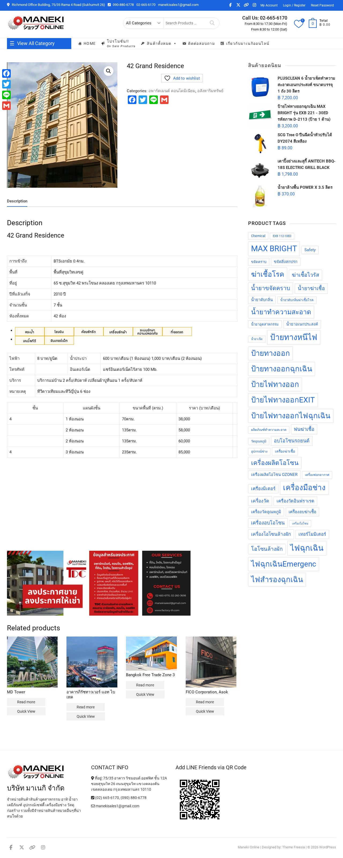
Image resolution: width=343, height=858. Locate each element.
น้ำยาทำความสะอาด (281, 312)
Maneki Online (248, 847)
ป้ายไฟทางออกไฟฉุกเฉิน (290, 415)
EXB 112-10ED (282, 236)
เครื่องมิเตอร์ (263, 488)
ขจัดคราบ (258, 262)
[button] (108, 71)
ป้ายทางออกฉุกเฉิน (281, 368)
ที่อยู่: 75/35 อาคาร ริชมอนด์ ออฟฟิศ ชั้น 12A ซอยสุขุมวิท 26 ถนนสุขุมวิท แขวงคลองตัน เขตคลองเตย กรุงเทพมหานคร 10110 (129, 784)
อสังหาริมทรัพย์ (210, 90)
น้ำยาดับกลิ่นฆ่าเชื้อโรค (297, 300)
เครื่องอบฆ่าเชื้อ (302, 511)
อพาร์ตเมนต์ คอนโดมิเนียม (171, 90)
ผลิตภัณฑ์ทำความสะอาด (268, 430)
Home (90, 43)
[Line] (6, 95)
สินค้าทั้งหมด (159, 43)
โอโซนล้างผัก (267, 549)
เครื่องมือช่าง (304, 487)
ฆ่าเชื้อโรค (267, 274)
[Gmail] (6, 105)
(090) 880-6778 (134, 798)
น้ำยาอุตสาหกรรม (265, 324)
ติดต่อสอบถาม (201, 43)
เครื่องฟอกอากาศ (317, 475)
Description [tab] (17, 201)
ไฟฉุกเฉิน (306, 548)
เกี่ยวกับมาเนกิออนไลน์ (248, 43)
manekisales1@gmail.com (178, 5)
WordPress (327, 847)
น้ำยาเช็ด (257, 339)
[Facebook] (6, 73)
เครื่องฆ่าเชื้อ (285, 451)
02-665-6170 (145, 5)
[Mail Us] (93, 806)
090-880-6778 (123, 5)
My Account (269, 5)
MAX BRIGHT (274, 248)
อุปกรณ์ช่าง (259, 451)
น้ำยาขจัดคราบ (270, 288)
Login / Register (294, 5)
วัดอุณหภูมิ (258, 441)
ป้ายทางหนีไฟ (293, 337)
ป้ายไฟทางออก (275, 384)
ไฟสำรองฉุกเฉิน (277, 579)
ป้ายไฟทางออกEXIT (283, 399)
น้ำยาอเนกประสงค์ (302, 324)
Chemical (258, 236)
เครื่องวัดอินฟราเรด (295, 501)
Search (212, 23)
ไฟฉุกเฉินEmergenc (283, 564)
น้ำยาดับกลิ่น (262, 300)
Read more (26, 702)
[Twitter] (6, 84)
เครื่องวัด (260, 501)
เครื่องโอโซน (300, 523)
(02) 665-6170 (106, 798)
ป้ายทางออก (270, 353)
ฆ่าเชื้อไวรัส (305, 275)
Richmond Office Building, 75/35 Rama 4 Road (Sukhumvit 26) (58, 5)
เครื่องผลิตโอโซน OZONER (274, 474)
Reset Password (322, 5)
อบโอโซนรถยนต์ (292, 440)
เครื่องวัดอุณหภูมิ (266, 511)
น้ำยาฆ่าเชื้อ (311, 288)
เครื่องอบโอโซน (268, 523)
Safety (310, 250)
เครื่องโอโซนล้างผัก (271, 534)
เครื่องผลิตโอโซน (275, 463)
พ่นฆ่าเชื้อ (304, 429)
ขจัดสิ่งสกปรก (285, 262)
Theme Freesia (293, 847)
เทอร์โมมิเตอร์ (312, 534)
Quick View (26, 711)
